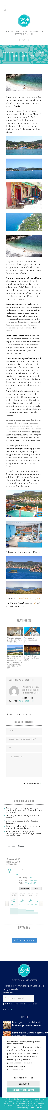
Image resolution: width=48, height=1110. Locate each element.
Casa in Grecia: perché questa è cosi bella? (14, 640)
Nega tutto (23, 1084)
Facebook (24, 598)
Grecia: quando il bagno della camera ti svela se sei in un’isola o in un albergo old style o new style (15, 662)
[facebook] (19, 40)
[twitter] (23, 40)
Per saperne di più (15, 1070)
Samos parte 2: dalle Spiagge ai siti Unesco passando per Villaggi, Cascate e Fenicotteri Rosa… (25, 833)
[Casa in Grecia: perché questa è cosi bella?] (15, 631)
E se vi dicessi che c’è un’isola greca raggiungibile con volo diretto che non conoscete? (24, 810)
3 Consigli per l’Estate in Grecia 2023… (32, 658)
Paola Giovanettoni (26, 680)
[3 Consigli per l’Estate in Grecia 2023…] (32, 650)
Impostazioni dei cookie (23, 1078)
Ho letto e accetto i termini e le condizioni (21, 1004)
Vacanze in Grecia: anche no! (30, 640)
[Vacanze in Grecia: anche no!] (32, 631)
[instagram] (28, 40)
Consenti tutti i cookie (23, 1090)
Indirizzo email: (8, 993)
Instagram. (35, 598)
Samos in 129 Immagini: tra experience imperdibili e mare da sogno (24, 827)
